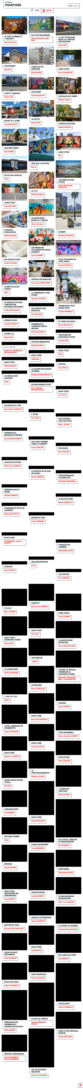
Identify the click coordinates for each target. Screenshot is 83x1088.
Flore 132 (9, 334)
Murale (8, 864)
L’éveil (34, 415)
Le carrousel (11, 653)
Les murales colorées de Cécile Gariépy (41, 250)
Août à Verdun (12, 93)
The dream (36, 644)
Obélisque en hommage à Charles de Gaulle (13, 1024)
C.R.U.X (8, 594)
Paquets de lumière (64, 546)
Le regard (36, 671)
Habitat (35, 589)
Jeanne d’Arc (38, 518)
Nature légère (11, 837)
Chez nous (63, 599)
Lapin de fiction (12, 462)
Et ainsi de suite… (67, 322)
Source (62, 689)
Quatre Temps (11, 148)
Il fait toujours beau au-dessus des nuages (66, 40)
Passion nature (66, 124)
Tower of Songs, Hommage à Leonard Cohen (67, 658)
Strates (8, 567)
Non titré (63, 351)
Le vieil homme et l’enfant (13, 38)
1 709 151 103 (10, 683)
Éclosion (63, 448)
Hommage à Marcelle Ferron (13, 434)
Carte (36, 10)
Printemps (63, 869)
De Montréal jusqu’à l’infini (39, 219)
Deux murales (38, 974)
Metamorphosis (39, 562)
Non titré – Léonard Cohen (12, 623)
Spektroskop (38, 893)
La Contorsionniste (40, 758)
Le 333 (34, 191)
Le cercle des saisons (11, 377)
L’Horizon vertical (63, 790)
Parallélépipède (39, 845)
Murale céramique (14, 1054)
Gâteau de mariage (41, 279)
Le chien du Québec (68, 926)
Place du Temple (39, 1019)
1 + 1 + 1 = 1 (9, 347)
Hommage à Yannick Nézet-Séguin (39, 326)
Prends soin (10, 320)
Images (49, 10)
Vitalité (35, 119)
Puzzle (62, 364)
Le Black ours (65, 499)
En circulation (12, 260)
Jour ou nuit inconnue (11, 954)
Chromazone (11, 809)
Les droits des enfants (38, 310)
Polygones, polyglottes (65, 420)
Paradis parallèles (10, 231)
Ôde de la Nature (40, 164)
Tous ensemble (66, 717)
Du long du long (67, 955)
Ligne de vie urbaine (37, 68)
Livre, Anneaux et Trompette (13, 711)
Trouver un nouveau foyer (66, 336)
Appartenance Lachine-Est (66, 477)
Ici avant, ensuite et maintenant (67, 841)
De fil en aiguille (13, 175)
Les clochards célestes (38, 1071)
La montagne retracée (65, 628)
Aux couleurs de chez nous (67, 261)
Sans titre (63, 69)
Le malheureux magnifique (66, 897)
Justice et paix (11, 925)
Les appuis (63, 574)
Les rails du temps (67, 96)
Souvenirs (9, 66)
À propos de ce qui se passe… (41, 472)
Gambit (62, 232)
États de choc (11, 982)
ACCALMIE (36, 92)
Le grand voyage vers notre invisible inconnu (13, 305)
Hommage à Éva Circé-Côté (66, 307)
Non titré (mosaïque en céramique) (11, 894)
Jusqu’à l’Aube (12, 121)
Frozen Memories (40, 342)
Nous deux (64, 1004)
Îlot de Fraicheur (40, 35)
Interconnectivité (41, 385)
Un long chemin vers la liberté (39, 443)
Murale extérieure (41, 918)
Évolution (64, 746)
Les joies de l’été (12, 406)
